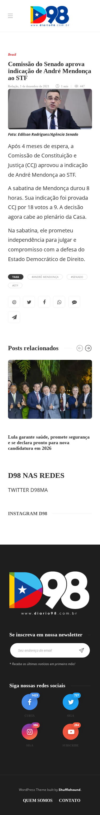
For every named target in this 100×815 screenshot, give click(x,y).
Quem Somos (38, 800)
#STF (15, 285)
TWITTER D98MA (28, 489)
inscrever (82, 650)
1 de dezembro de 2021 (34, 86)
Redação (13, 86)
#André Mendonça (45, 277)
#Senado (77, 277)
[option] (50, 406)
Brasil (12, 54)
